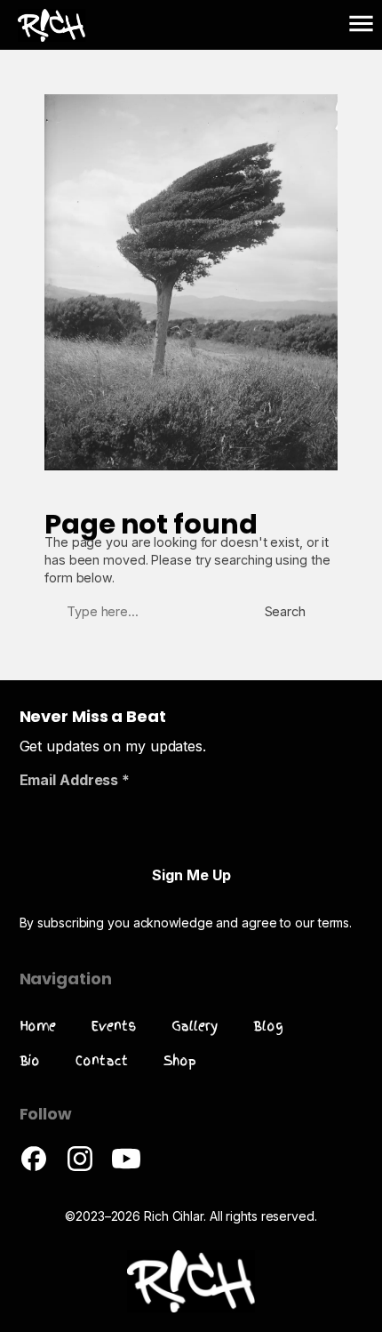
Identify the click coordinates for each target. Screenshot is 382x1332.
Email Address (75, 780)
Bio (30, 1061)
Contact (101, 1061)
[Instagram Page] (80, 1168)
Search (285, 611)
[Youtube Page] (126, 1168)
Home (38, 1026)
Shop (180, 1061)
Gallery (194, 1026)
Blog (268, 1026)
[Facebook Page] (34, 1168)
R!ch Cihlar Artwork (30, 21)
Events (113, 1026)
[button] (361, 25)
